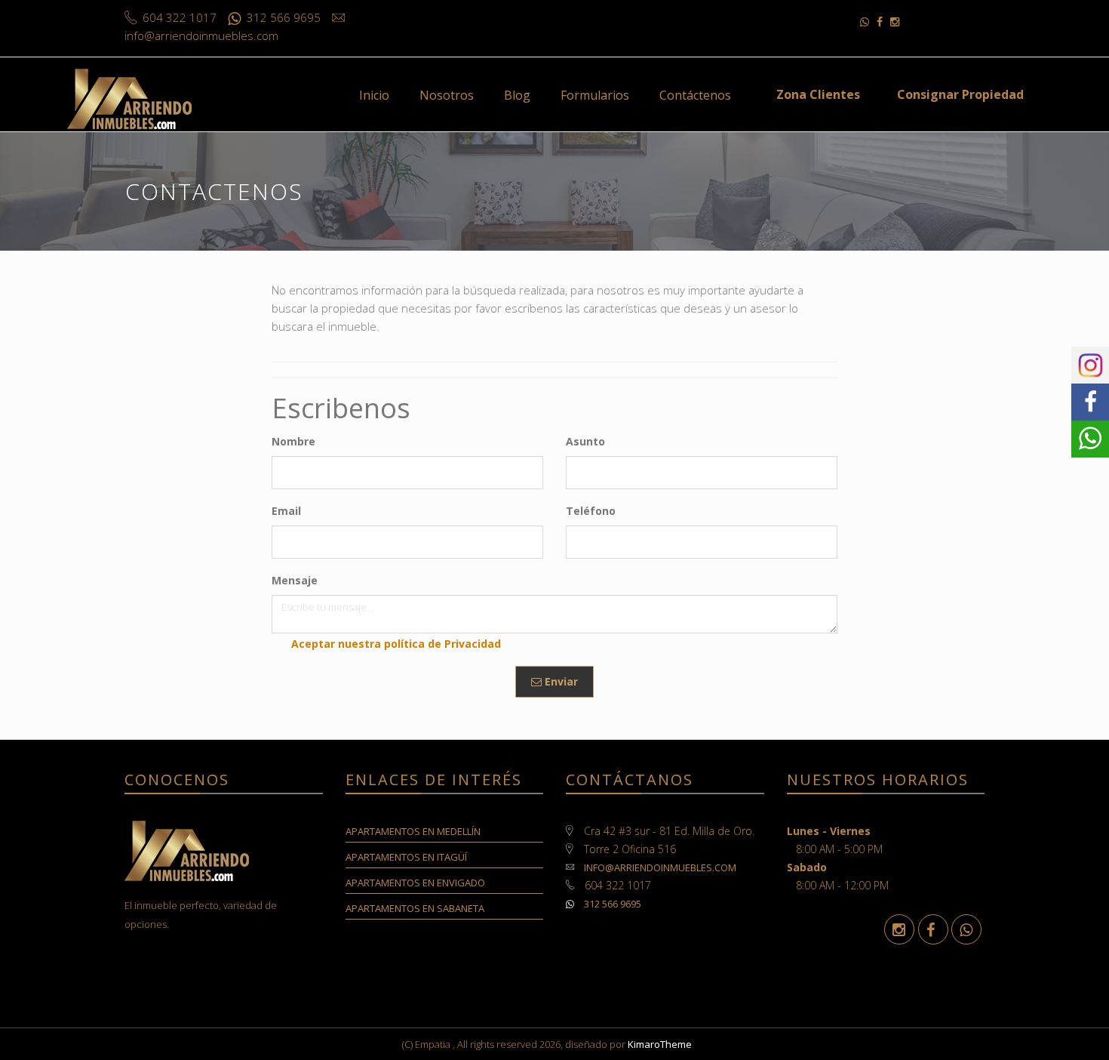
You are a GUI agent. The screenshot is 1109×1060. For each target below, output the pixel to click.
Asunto (585, 441)
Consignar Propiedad (960, 94)
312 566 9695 (611, 904)
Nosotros (446, 95)
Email (286, 511)
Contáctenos (695, 95)
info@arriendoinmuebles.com (660, 867)
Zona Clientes (818, 94)
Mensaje (295, 580)
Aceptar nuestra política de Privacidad (396, 643)
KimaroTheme (660, 1044)
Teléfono (591, 511)
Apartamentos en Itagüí (406, 857)
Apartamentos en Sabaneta (415, 908)
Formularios (595, 95)
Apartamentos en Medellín (413, 831)
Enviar (560, 681)
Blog (517, 95)
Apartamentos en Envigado (415, 882)
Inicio (374, 95)
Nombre (293, 441)
